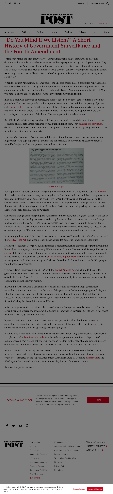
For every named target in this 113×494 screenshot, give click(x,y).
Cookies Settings (79, 489)
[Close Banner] (110, 489)
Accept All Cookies (95, 489)
